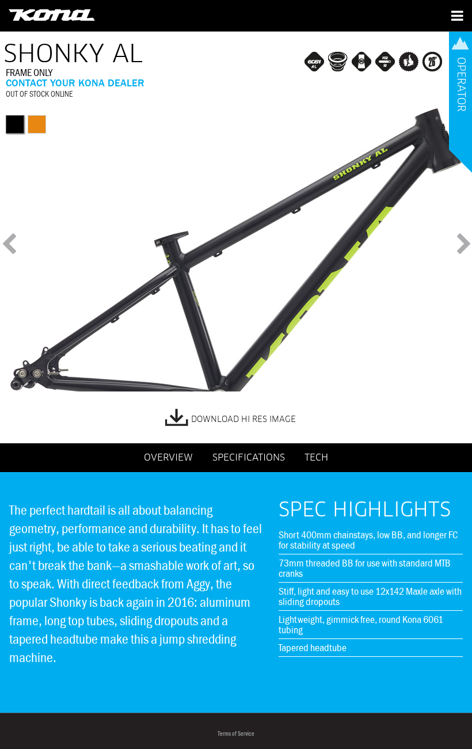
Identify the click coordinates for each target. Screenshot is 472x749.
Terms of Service (236, 733)
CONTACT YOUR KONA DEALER (75, 83)
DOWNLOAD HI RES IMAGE (243, 420)
